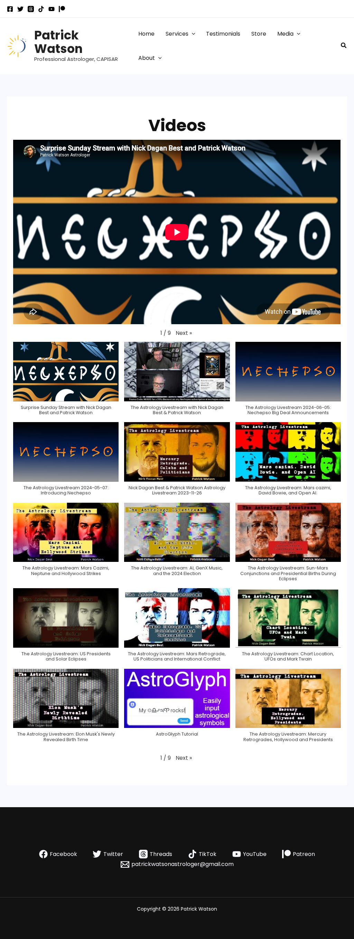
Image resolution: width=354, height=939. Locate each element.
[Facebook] (10, 9)
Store (258, 34)
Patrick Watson (58, 42)
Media (285, 34)
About (146, 58)
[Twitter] (20, 9)
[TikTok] (41, 9)
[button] (191, 34)
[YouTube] (51, 9)
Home (146, 34)
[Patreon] (62, 9)
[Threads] (31, 9)
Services (177, 34)
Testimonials (223, 34)
